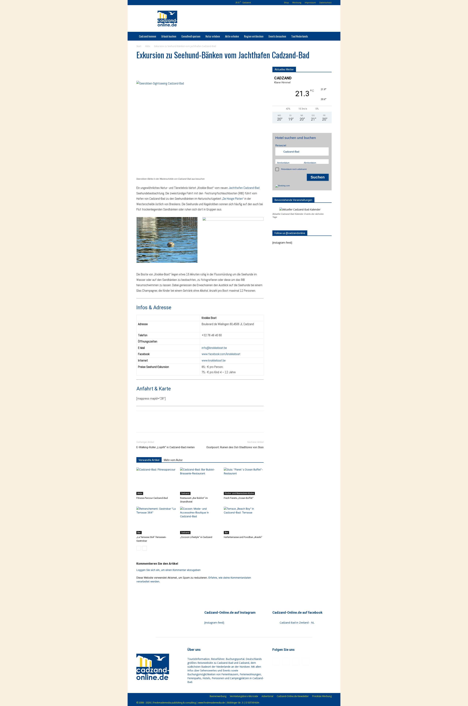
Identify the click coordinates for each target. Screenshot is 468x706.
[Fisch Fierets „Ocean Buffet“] (244, 481)
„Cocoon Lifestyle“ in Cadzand (196, 537)
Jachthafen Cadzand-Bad (244, 188)
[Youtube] (162, 2)
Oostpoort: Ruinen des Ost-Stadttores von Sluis (235, 447)
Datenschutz (325, 2)
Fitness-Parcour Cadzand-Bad (152, 498)
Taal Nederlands (299, 36)
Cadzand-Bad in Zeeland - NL (297, 622)
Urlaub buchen (168, 36)
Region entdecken (253, 36)
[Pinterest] (156, 2)
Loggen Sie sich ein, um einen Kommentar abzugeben (168, 569)
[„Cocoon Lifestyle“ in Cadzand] (200, 520)
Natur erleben (212, 36)
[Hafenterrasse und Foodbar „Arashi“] (244, 520)
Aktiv (147, 46)
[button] (139, 2)
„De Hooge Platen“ (233, 199)
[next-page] (144, 548)
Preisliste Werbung (322, 696)
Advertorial (267, 696)
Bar (139, 532)
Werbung (296, 2)
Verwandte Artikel (149, 460)
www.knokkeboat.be (214, 360)
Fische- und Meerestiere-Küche (239, 493)
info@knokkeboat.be (214, 348)
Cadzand (185, 493)
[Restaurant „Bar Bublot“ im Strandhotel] (200, 481)
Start (138, 46)
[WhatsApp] (165, 70)
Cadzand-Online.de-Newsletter (293, 696)
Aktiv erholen (232, 36)
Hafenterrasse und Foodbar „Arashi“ (243, 537)
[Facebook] (144, 2)
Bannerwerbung (218, 696)
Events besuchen (277, 36)
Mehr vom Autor (173, 460)
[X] (148, 70)
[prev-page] (138, 548)
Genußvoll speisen (190, 36)
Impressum (310, 2)
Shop (286, 2)
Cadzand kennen (147, 36)
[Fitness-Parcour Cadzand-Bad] (156, 481)
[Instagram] (150, 2)
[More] (174, 70)
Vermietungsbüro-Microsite (244, 696)
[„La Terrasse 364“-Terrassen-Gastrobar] (156, 520)
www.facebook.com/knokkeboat (221, 354)
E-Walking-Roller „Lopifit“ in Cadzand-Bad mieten (165, 447)
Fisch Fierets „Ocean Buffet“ (238, 498)
